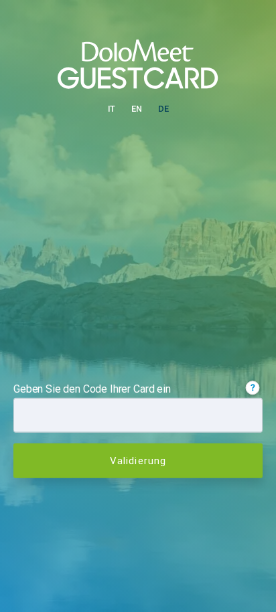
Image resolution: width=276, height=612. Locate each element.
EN (136, 109)
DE (163, 109)
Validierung (138, 460)
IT (112, 109)
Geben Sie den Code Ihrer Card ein (92, 388)
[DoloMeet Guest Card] (138, 63)
